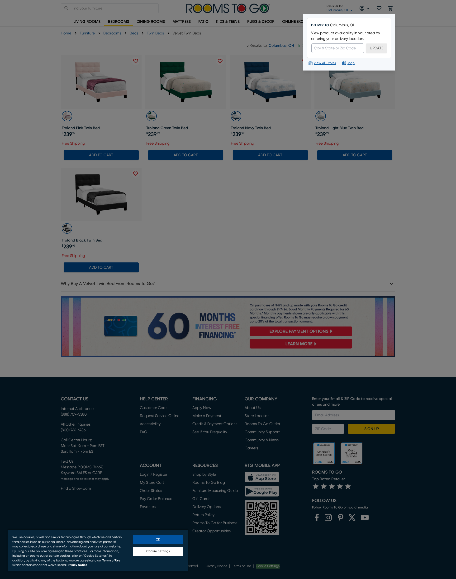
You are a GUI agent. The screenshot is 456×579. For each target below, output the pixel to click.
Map (351, 63)
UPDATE (376, 48)
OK (158, 539)
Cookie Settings (158, 551)
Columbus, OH (343, 25)
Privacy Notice (76, 565)
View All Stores (325, 63)
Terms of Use (111, 560)
